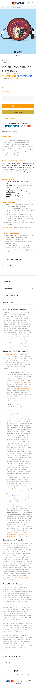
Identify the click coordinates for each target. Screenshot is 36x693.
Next (33, 32)
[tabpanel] (18, 31)
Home (2, 7)
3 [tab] (18, 55)
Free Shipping (14, 78)
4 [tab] (19, 55)
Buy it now (18, 112)
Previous (2, 32)
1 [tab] (16, 55)
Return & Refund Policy (16, 220)
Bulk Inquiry (7, 91)
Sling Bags (14, 131)
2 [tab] (17, 55)
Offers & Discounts (10, 88)
